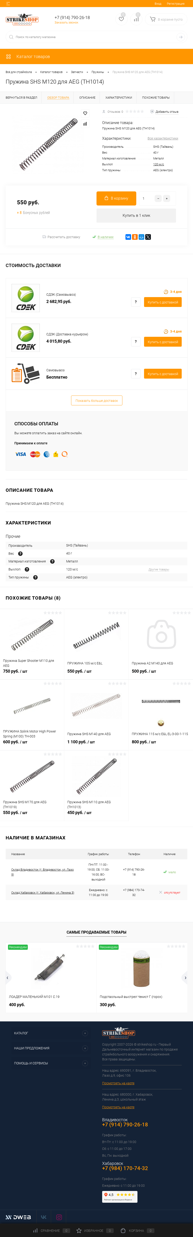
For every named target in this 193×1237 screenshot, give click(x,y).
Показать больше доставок (97, 401)
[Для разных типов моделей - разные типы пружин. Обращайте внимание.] (35, 577)
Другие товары (159, 569)
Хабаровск (112, 1163)
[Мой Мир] (141, 237)
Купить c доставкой (163, 302)
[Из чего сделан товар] (52, 561)
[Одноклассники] (135, 237)
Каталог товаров (33, 56)
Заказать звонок (66, 22)
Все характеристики (163, 138)
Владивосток (115, 1119)
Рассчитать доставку (64, 237)
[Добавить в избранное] (85, 113)
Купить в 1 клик (136, 215)
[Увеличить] (48, 144)
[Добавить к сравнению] (85, 124)
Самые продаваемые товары (96, 932)
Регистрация (176, 3)
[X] (148, 237)
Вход (158, 3)
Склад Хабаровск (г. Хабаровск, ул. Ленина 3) (42, 892)
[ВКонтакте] (128, 237)
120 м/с (158, 164)
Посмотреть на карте (118, 1083)
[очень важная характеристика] (20, 553)
